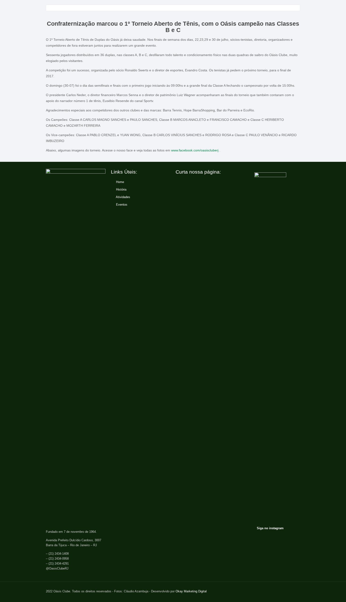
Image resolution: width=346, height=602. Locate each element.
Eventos (121, 204)
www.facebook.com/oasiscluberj (194, 150)
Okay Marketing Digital (191, 591)
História (121, 189)
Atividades (123, 197)
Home (120, 182)
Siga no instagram (270, 528)
